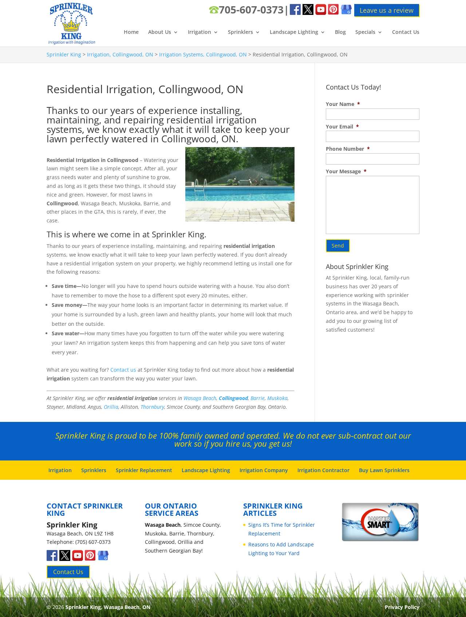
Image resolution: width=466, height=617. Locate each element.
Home (131, 32)
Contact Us (405, 32)
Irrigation (199, 32)
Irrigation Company (264, 470)
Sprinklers (240, 32)
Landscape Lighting (294, 32)
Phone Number (348, 149)
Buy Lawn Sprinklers (384, 470)
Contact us (123, 369)
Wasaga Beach (199, 398)
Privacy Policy (402, 607)
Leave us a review (387, 10)
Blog (340, 32)
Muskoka (277, 398)
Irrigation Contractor (323, 470)
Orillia (111, 406)
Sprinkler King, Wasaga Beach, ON (108, 607)
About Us (159, 32)
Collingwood (233, 398)
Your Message (346, 171)
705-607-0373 (251, 9)
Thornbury (152, 406)
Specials (365, 32)
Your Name (343, 104)
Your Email (342, 126)
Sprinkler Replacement (144, 470)
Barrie (257, 398)
